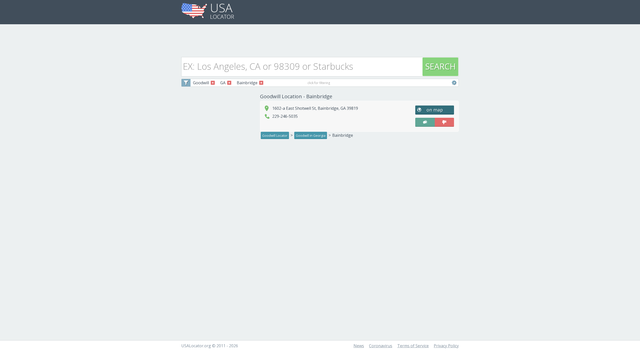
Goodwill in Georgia (311, 135)
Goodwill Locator (275, 135)
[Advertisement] (320, 39)
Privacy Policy (446, 345)
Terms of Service (413, 345)
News (359, 345)
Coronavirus (380, 345)
